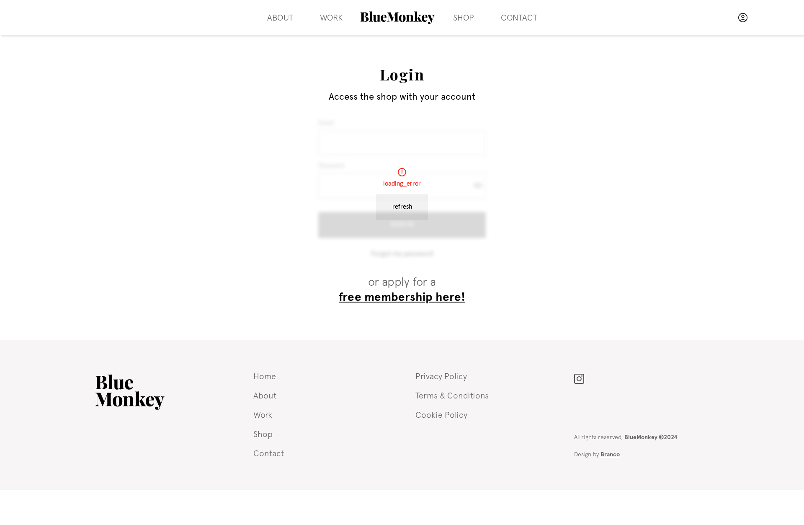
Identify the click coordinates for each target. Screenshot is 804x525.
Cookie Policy (441, 414)
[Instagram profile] (579, 377)
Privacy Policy (441, 376)
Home (264, 376)
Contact (519, 17)
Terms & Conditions (452, 395)
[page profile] (743, 17)
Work (331, 17)
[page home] (130, 392)
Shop (463, 17)
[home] (398, 17)
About (280, 17)
